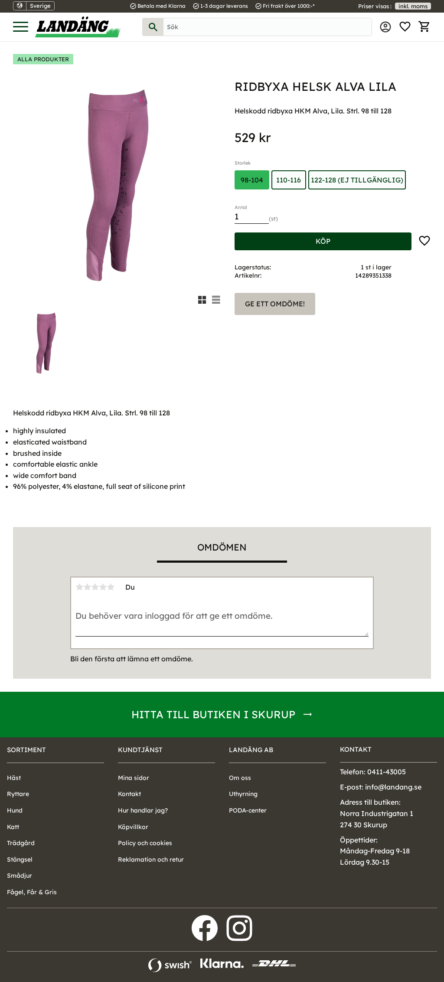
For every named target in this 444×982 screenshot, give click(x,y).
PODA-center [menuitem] (248, 810)
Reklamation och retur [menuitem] (151, 859)
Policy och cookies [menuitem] (145, 843)
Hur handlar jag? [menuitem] (143, 810)
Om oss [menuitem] (240, 778)
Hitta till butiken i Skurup (213, 714)
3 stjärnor (95, 587)
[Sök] (153, 27)
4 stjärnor (103, 587)
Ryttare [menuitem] (18, 794)
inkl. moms (413, 6)
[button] (20, 27)
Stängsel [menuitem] (20, 859)
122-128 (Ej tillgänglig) (357, 180)
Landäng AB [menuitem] (251, 750)
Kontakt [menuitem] (129, 794)
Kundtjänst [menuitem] (140, 750)
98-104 (252, 180)
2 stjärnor (87, 587)
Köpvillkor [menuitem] (133, 827)
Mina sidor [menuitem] (385, 26)
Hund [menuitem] (15, 810)
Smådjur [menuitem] (19, 875)
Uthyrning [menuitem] (243, 794)
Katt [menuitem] (13, 827)
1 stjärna (79, 587)
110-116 (288, 180)
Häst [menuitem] (14, 778)
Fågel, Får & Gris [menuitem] (32, 892)
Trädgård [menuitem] (21, 843)
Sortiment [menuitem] (26, 750)
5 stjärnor (110, 587)
